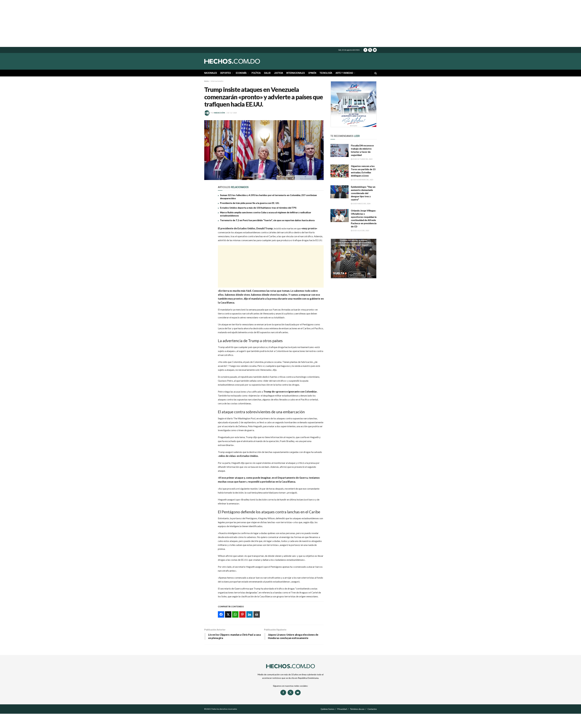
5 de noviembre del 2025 (362, 180)
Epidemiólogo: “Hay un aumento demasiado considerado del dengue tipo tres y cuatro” (363, 193)
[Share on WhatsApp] (208, 243)
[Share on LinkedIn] (208, 257)
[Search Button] (375, 73)
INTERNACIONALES (295, 73)
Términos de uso (357, 709)
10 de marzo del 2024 (361, 204)
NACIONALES (210, 73)
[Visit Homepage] (239, 61)
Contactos (372, 709)
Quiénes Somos (327, 709)
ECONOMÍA (241, 73)
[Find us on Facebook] (365, 50)
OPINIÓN (312, 73)
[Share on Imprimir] (208, 264)
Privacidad (342, 709)
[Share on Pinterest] (208, 250)
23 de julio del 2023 (360, 230)
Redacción (219, 113)
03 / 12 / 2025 (232, 113)
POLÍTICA (256, 73)
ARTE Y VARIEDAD (344, 73)
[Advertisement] (290, 23)
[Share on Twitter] (208, 236)
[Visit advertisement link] (353, 104)
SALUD (267, 73)
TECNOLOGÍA (326, 73)
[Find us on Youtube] (375, 50)
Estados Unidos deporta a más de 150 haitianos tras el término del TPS (258, 207)
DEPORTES (225, 73)
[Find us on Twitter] (370, 50)
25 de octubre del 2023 (362, 159)
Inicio (206, 81)
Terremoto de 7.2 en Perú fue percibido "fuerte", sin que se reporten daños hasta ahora (267, 220)
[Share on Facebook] (208, 229)
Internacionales (217, 81)
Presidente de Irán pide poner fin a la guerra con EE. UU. (249, 203)
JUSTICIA (278, 73)
